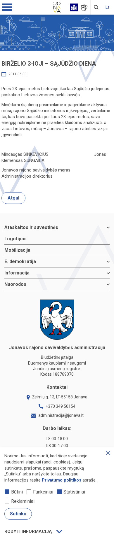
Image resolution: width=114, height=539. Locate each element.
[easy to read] (74, 7)
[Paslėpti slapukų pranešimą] (108, 453)
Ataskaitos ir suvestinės (31, 227)
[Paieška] (96, 7)
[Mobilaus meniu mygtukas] (7, 7)
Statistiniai (74, 492)
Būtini (17, 492)
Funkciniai (43, 492)
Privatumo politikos (61, 480)
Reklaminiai (22, 501)
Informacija (17, 273)
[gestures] (84, 7)
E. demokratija (20, 261)
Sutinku (18, 514)
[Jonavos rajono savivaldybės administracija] (57, 6)
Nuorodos (15, 284)
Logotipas (15, 239)
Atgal (13, 198)
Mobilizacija (17, 250)
